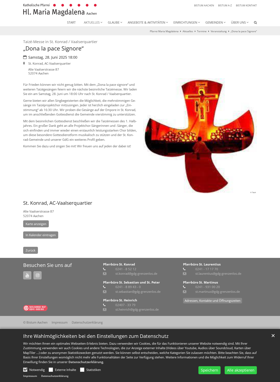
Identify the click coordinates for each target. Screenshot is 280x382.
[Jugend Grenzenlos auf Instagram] (37, 275)
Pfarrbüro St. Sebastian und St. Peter (131, 282)
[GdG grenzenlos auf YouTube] (27, 275)
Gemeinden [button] (214, 22)
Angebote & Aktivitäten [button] (146, 22)
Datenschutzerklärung (85, 362)
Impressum (30, 376)
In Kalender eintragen (41, 235)
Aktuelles (188, 31)
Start (71, 22)
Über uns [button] (238, 22)
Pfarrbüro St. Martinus (200, 282)
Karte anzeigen (36, 224)
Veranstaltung (219, 31)
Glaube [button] (114, 22)
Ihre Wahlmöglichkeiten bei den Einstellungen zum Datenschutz (95, 336)
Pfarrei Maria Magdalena (164, 31)
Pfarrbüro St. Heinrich (120, 300)
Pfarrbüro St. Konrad (119, 264)
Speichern (209, 370)
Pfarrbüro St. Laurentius (202, 264)
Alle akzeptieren (240, 370)
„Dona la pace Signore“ (244, 31)
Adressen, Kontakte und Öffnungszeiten (212, 301)
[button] (253, 23)
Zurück (30, 250)
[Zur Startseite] (60, 10)
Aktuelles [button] (92, 22)
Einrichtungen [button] (185, 22)
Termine (202, 31)
